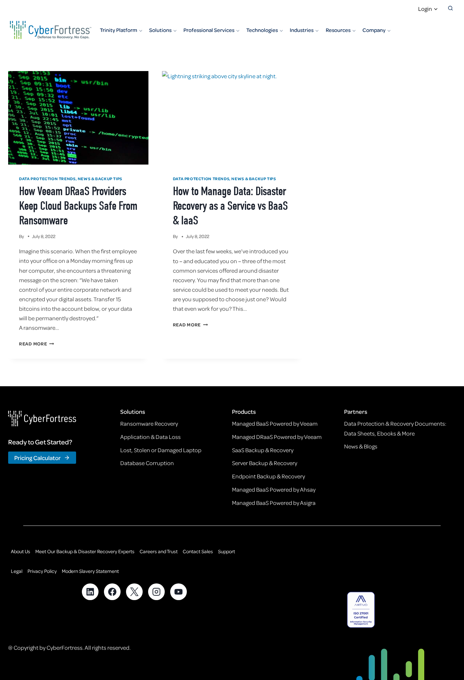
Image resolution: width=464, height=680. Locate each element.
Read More (36, 343)
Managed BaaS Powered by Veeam (275, 423)
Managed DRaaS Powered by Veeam (277, 436)
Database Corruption (147, 462)
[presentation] (78, 118)
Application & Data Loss (150, 436)
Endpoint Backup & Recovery (268, 476)
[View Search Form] (450, 8)
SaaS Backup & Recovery (262, 450)
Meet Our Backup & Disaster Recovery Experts (85, 551)
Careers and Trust (159, 551)
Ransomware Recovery (149, 423)
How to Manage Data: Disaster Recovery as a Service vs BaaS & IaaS (230, 205)
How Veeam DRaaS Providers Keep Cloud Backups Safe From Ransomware (78, 205)
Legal (16, 571)
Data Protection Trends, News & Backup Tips (70, 178)
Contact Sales (198, 551)
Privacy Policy (42, 571)
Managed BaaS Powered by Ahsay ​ (274, 489)
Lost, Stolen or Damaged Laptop (160, 450)
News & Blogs (360, 446)
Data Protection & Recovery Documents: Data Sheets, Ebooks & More (395, 428)
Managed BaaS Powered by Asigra (274, 502)
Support (226, 551)
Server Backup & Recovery (264, 462)
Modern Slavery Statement (90, 571)
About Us (20, 551)
